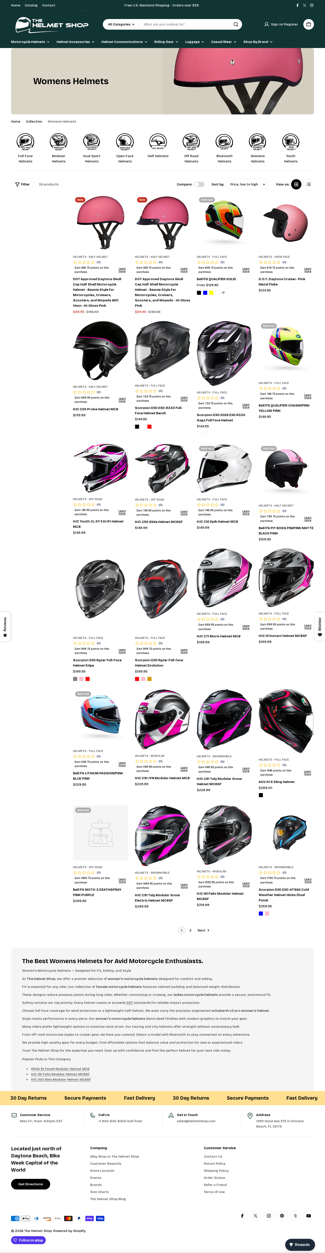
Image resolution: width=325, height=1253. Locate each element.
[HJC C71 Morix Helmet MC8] (224, 577)
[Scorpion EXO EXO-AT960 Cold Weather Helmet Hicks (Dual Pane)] (286, 833)
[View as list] (308, 184)
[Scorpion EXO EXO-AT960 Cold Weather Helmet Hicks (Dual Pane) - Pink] (267, 913)
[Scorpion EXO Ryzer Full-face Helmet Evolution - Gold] (149, 679)
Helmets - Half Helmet (90, 256)
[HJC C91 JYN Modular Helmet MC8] (162, 719)
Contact (48, 5)
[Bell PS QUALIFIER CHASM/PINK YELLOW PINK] (286, 348)
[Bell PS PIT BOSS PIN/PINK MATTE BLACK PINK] (286, 471)
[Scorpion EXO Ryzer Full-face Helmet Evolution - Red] (137, 679)
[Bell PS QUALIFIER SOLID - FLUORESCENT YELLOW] (211, 293)
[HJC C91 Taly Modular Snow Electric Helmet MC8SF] (162, 835)
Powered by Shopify (69, 1231)
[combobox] (172, 24)
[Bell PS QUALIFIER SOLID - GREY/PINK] (217, 293)
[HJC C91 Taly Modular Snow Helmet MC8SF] (224, 719)
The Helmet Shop (38, 1231)
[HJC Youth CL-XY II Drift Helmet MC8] (100, 468)
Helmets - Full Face (212, 256)
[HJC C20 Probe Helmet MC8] (100, 350)
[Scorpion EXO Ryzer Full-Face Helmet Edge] (100, 589)
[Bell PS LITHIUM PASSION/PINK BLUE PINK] (100, 716)
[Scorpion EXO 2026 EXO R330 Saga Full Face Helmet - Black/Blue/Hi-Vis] (205, 433)
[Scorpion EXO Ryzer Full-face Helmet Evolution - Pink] (143, 679)
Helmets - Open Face (274, 256)
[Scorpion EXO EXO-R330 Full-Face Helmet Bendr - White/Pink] (143, 426)
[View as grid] (296, 184)
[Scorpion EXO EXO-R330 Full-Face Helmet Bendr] (162, 350)
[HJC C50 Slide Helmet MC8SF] (162, 468)
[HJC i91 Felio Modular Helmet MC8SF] (224, 835)
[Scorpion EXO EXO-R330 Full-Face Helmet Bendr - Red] (149, 426)
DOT (129, 1003)
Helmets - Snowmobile (214, 756)
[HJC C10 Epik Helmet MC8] (224, 468)
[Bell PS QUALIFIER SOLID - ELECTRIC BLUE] (205, 293)
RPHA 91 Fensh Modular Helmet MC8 (60, 1069)
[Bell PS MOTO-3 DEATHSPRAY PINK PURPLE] (100, 833)
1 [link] (181, 930)
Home (15, 5)
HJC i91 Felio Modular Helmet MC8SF (60, 1074)
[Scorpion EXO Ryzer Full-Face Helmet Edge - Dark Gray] (75, 679)
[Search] (236, 24)
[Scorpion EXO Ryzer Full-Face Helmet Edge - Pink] (81, 679)
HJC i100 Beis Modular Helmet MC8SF (61, 1079)
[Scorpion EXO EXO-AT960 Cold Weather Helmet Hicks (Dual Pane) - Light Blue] (261, 913)
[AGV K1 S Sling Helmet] (286, 721)
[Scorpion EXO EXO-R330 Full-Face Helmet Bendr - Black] (137, 426)
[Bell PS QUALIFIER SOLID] (224, 222)
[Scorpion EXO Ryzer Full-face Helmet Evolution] (162, 589)
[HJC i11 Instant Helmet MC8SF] (286, 577)
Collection (34, 121)
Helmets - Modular (149, 756)
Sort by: (218, 184)
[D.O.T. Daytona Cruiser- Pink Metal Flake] (286, 222)
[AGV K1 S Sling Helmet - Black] (261, 795)
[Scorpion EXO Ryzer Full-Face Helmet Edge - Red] (87, 679)
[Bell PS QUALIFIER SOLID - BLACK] (199, 293)
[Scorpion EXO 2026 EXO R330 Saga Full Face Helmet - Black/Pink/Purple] (199, 433)
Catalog (31, 5)
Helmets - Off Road (87, 499)
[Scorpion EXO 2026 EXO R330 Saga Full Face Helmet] (224, 353)
